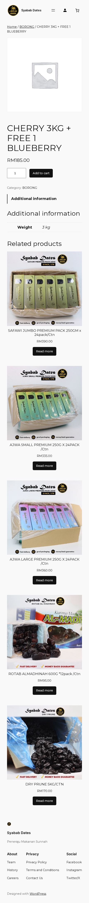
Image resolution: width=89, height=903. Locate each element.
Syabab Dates (31, 10)
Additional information (34, 198)
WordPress (38, 894)
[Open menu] (53, 10)
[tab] (44, 199)
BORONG (26, 27)
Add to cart (41, 173)
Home (12, 27)
